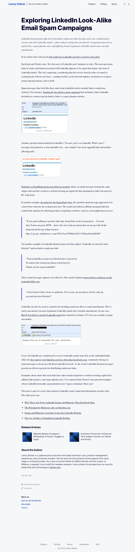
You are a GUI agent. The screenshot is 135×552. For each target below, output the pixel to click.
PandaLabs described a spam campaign (61, 92)
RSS (97, 544)
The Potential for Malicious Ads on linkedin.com (47, 407)
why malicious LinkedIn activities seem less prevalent (74, 56)
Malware (25, 504)
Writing (103, 4)
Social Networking (31, 501)
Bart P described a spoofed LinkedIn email (41, 315)
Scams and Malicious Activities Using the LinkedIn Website (53, 412)
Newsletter (84, 544)
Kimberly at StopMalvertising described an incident (45, 186)
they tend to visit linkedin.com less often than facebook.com (58, 359)
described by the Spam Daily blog (56, 202)
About (114, 4)
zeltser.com (55, 467)
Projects (92, 4)
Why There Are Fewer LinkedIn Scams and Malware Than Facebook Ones (60, 402)
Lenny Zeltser (17, 4)
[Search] (124, 4)
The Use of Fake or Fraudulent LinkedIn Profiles (47, 418)
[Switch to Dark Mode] (129, 4)
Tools (24, 508)
